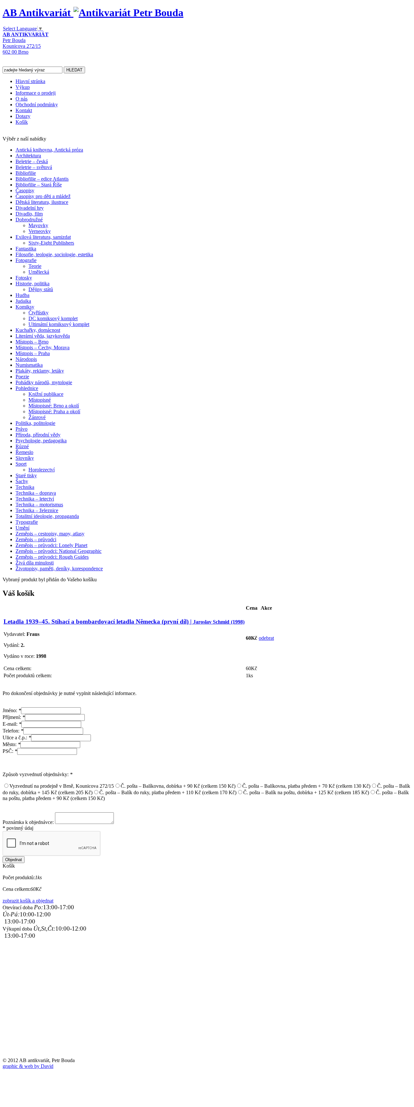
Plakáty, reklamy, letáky (40, 371)
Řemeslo (24, 452)
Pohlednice (27, 388)
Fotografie (26, 260)
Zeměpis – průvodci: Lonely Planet (51, 545)
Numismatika (29, 365)
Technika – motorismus (39, 504)
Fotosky (24, 277)
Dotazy (23, 116)
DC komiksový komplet (53, 318)
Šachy (22, 481)
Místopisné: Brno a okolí (53, 405)
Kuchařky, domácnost (38, 330)
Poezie (22, 376)
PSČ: (10, 751)
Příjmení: (14, 717)
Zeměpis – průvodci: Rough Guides (52, 557)
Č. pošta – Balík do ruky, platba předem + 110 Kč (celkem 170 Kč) (167, 792)
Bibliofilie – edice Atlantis (42, 179)
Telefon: (13, 730)
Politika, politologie (35, 423)
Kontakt (24, 110)
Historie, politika (32, 283)
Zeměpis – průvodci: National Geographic (59, 551)
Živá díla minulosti (35, 562)
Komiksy (25, 307)
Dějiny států (40, 289)
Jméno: (12, 710)
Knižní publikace (45, 394)
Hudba (22, 295)
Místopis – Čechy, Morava (43, 347)
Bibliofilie (26, 173)
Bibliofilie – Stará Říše (39, 184)
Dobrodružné (29, 219)
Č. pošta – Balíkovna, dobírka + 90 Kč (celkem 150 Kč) (178, 786)
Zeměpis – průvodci (36, 539)
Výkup (23, 87)
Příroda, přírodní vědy (38, 435)
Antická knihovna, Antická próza (49, 150)
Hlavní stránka (30, 81)
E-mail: (12, 724)
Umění (22, 528)
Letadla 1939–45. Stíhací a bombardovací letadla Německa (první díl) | (124, 621)
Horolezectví (41, 469)
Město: (11, 744)
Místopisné (39, 400)
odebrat (266, 638)
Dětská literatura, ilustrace (42, 202)
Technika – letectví (35, 498)
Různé (22, 446)
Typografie (27, 522)
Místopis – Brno (32, 341)
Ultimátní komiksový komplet (58, 324)
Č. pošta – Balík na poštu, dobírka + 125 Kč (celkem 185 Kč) (306, 792)
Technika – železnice (37, 510)
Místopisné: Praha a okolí (54, 411)
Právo (21, 429)
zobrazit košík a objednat (28, 900)
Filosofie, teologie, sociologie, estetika (54, 254)
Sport (21, 464)
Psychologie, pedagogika (41, 440)
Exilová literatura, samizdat (43, 237)
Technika (25, 487)
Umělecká (38, 272)
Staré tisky (26, 475)
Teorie (34, 266)
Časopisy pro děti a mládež (43, 196)
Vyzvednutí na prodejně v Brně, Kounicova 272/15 (61, 786)
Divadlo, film (29, 213)
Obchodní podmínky (37, 104)
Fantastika (26, 248)
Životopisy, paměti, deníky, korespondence (59, 568)
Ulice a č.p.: (17, 737)
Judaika (23, 301)
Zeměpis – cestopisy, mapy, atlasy (50, 533)
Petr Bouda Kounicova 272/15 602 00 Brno (26, 43)
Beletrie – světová (34, 167)
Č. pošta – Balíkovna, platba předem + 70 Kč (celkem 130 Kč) (306, 786)
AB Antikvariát (38, 12)
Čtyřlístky (38, 312)
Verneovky (39, 231)
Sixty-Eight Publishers (51, 243)
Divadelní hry (30, 208)
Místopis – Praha (33, 353)
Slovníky (25, 458)
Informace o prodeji (36, 93)
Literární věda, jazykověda (43, 336)
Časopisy (25, 190)
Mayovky (38, 225)
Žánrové (37, 417)
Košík (22, 122)
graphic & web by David (28, 1066)
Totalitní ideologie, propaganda (47, 516)
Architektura (28, 155)
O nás (21, 98)
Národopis (26, 359)
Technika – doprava (36, 493)
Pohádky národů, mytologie (44, 382)
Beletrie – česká (32, 161)
